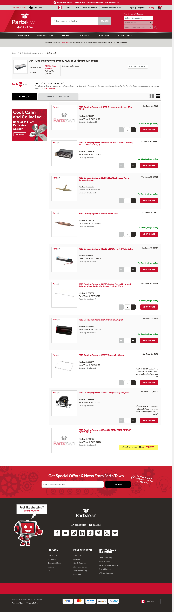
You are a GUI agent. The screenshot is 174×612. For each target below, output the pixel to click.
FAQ (49, 571)
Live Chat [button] (97, 525)
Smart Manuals (105, 569)
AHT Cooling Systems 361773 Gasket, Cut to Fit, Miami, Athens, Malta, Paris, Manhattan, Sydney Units (105, 285)
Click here (65, 42)
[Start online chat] (30, 525)
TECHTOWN (104, 36)
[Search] (155, 27)
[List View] (158, 96)
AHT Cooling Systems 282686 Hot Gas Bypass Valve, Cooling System (104, 179)
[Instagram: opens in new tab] (74, 533)
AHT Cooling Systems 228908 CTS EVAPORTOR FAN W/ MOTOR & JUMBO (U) (106, 143)
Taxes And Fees (54, 563)
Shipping (52, 559)
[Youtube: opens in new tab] (65, 533)
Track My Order (124, 36)
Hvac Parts (67, 36)
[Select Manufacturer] (138, 18)
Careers (76, 559)
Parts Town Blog (80, 571)
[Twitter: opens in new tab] (107, 533)
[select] (150, 601)
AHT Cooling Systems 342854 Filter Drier (98, 213)
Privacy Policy (32, 603)
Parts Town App (105, 558)
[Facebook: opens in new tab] (57, 533)
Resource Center (80, 567)
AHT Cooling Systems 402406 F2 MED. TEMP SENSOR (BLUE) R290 (105, 431)
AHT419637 (148, 447)
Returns (51, 567)
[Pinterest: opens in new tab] (98, 533)
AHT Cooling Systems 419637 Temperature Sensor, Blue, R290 (106, 108)
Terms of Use (17, 603)
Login (131, 8)
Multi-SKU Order (90, 8)
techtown (77, 574)
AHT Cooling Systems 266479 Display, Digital (101, 320)
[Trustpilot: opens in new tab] (115, 533)
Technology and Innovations (107, 551)
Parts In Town (105, 561)
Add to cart (149, 130)
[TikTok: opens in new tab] (90, 533)
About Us (77, 555)
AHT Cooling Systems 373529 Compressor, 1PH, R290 (104, 392)
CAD (77, 8)
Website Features (106, 573)
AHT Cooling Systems (50, 67)
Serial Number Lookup (108, 565)
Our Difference (79, 563)
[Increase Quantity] (133, 129)
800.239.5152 (21, 8)
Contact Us (52, 555)
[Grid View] (152, 96)
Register (140, 8)
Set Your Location (48, 89)
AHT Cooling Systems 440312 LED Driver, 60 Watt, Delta (106, 249)
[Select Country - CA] (60, 7)
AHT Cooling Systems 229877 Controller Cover (101, 355)
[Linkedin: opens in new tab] (82, 533)
